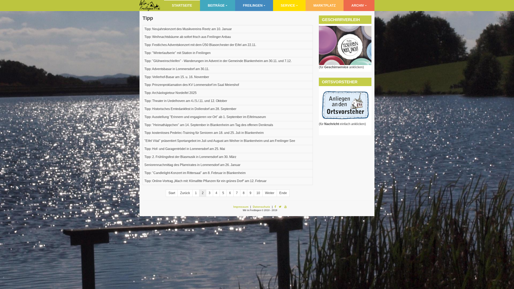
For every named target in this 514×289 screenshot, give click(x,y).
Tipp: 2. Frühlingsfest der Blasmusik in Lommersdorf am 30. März (190, 157)
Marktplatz (324, 5)
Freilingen (253, 5)
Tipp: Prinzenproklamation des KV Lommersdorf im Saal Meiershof (191, 84)
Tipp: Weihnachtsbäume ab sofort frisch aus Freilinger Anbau (187, 37)
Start (171, 193)
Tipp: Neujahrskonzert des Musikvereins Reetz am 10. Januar (188, 29)
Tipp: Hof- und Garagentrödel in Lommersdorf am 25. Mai (184, 149)
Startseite (182, 5)
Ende (283, 193)
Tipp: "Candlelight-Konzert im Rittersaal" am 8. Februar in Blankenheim (195, 173)
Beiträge (216, 5)
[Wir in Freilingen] (150, 5)
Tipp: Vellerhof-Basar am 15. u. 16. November (176, 77)
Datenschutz (261, 206)
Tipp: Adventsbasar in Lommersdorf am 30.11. (176, 69)
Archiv (357, 5)
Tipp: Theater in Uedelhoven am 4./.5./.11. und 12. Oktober (185, 101)
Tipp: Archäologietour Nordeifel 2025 (170, 93)
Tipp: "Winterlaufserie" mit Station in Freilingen (177, 53)
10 (258, 193)
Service (288, 5)
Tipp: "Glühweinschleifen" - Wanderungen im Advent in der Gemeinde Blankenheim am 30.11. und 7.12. (218, 61)
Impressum (240, 206)
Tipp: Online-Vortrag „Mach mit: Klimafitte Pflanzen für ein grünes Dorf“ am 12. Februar (205, 181)
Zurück (185, 193)
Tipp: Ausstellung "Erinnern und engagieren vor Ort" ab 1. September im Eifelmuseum (205, 117)
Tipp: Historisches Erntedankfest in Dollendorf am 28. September (190, 109)
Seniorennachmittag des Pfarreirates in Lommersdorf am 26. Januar (192, 165)
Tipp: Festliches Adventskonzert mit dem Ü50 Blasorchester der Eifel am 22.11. (200, 45)
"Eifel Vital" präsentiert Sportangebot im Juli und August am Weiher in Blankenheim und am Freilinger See (219, 140)
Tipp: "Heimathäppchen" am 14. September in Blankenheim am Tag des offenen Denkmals (208, 125)
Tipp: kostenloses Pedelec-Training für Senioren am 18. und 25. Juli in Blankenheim (204, 132)
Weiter (269, 193)
